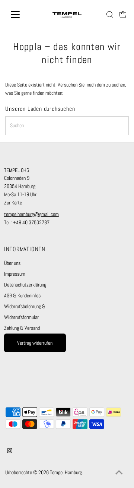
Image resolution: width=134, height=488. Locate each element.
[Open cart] (123, 15)
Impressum (14, 274)
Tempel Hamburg (66, 472)
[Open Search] (109, 14)
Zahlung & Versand (22, 328)
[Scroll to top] (119, 473)
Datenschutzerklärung (25, 285)
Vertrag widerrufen (34, 343)
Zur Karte (13, 203)
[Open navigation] (20, 14)
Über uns (12, 263)
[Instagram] (9, 452)
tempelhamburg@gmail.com (31, 214)
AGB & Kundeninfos (22, 296)
